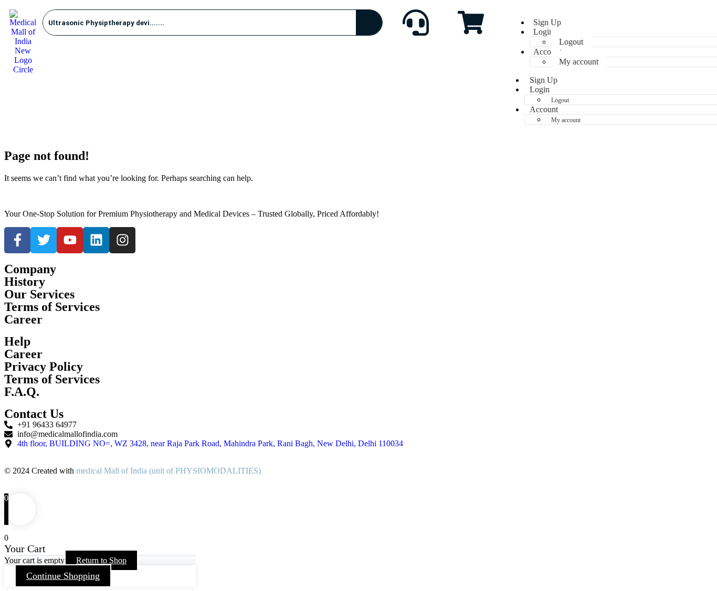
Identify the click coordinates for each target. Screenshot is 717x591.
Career (23, 354)
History (24, 281)
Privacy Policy (43, 366)
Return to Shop (101, 560)
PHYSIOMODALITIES (216, 470)
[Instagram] (122, 240)
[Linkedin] (96, 240)
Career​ (23, 319)
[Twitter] (43, 240)
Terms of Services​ (52, 307)
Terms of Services (52, 379)
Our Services (39, 294)
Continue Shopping (63, 576)
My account (578, 61)
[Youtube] (70, 240)
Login (543, 31)
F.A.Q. (21, 392)
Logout (571, 41)
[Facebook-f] (17, 240)
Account (547, 51)
